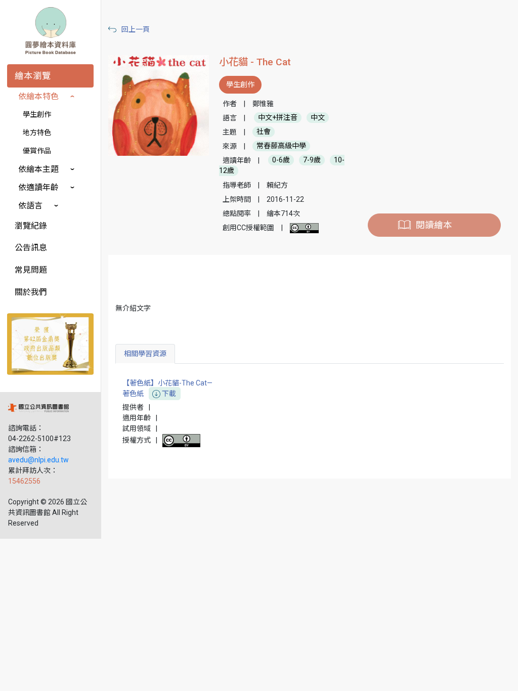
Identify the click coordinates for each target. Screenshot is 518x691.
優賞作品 (37, 151)
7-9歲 (312, 160)
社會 (263, 132)
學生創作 (37, 114)
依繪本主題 (38, 169)
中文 (318, 118)
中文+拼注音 (277, 118)
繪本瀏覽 (33, 76)
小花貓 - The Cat (255, 62)
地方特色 (37, 132)
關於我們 (31, 292)
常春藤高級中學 (281, 146)
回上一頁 (135, 29)
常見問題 (31, 270)
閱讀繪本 (434, 225)
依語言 (30, 205)
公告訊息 (31, 247)
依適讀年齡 (38, 187)
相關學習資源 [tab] (145, 354)
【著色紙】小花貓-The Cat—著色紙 (167, 388)
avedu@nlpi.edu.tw (38, 460)
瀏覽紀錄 (31, 226)
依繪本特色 (38, 96)
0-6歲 (281, 160)
